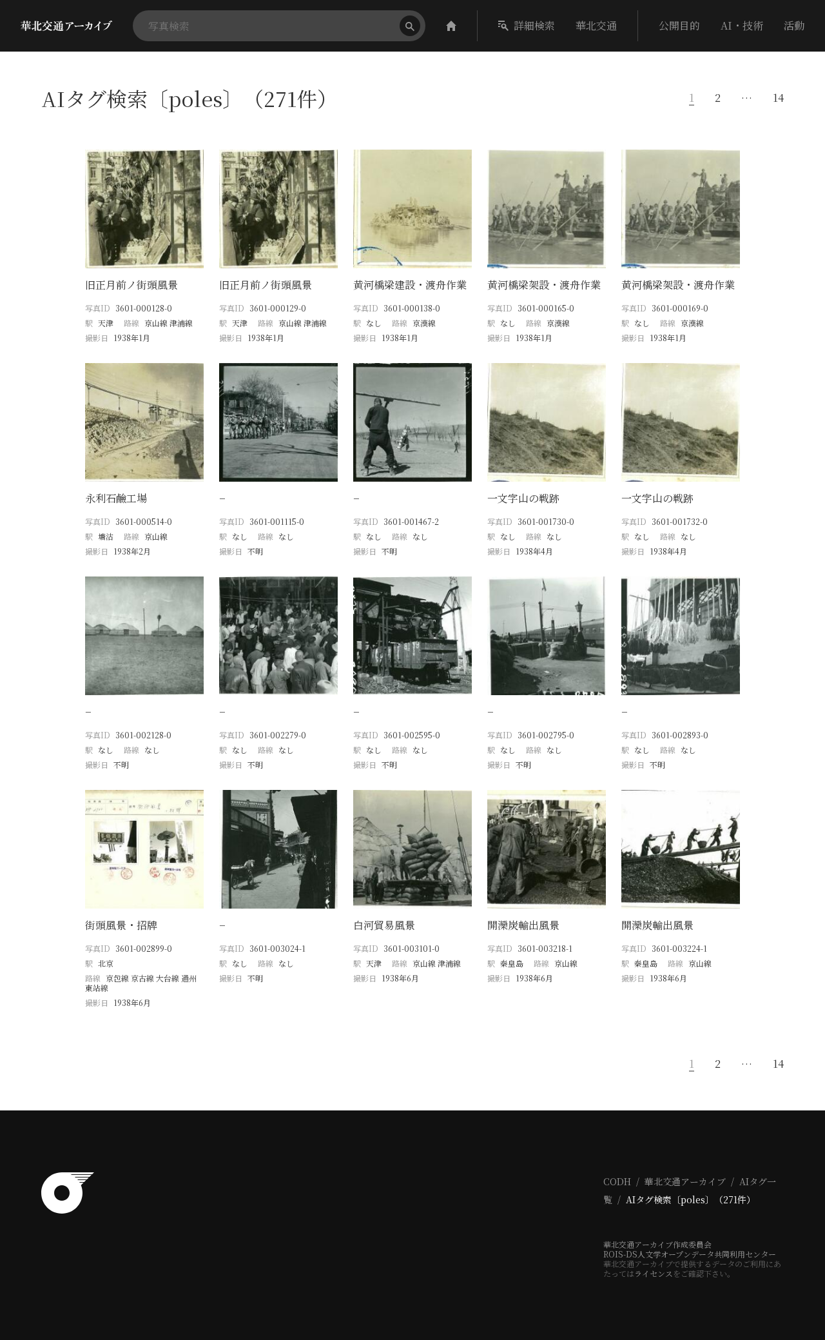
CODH (617, 1181)
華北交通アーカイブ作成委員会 (657, 1244)
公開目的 (679, 25)
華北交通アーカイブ (685, 1181)
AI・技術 (742, 25)
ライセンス (653, 1273)
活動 (794, 25)
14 (778, 98)
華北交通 (596, 25)
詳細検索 (534, 25)
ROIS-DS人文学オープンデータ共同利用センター (689, 1253)
